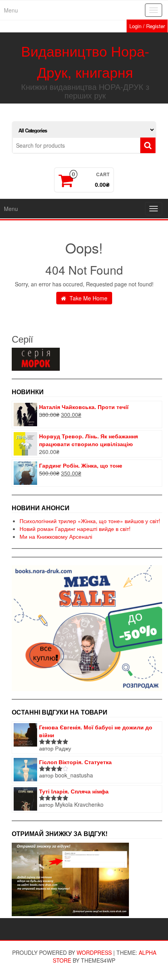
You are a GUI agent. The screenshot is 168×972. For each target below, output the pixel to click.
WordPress (94, 952)
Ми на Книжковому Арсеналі (56, 536)
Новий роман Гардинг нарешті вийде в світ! (75, 528)
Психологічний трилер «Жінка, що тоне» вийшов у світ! (90, 521)
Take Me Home (87, 298)
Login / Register (147, 26)
